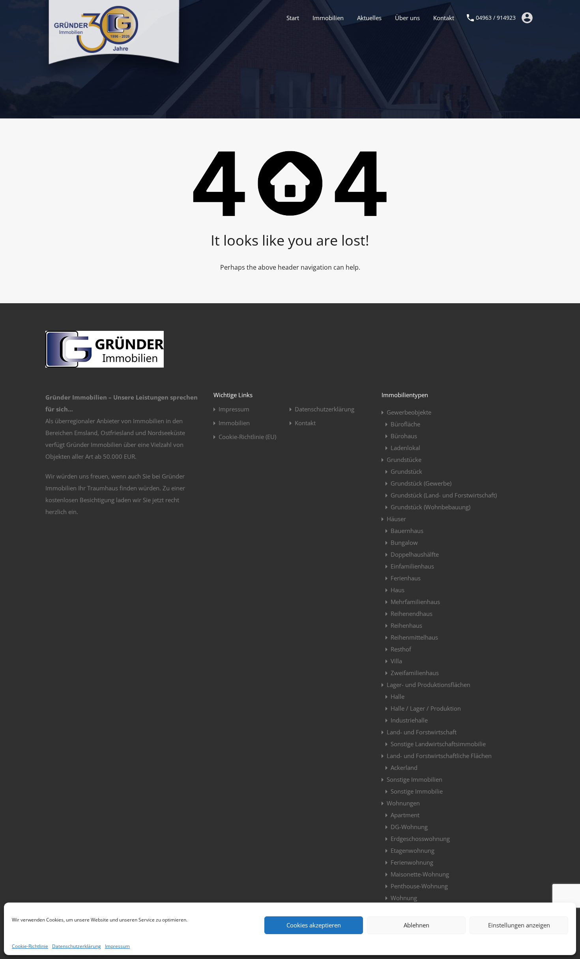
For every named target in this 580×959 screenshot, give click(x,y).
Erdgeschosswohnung (420, 839)
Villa (396, 661)
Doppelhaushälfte (415, 554)
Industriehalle (409, 720)
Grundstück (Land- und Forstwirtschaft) (444, 495)
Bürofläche (405, 424)
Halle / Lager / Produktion (426, 708)
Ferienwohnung (412, 862)
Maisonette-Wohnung (420, 874)
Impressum (117, 946)
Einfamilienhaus (412, 566)
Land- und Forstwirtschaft (422, 732)
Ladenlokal (405, 448)
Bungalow (404, 542)
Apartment (405, 815)
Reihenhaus (406, 625)
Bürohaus (404, 436)
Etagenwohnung (412, 850)
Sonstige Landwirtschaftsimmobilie (438, 744)
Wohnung (404, 898)
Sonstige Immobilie (417, 791)
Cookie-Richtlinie (30, 946)
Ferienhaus (406, 578)
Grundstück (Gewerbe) (421, 483)
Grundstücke (404, 460)
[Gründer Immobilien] (95, 49)
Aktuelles (369, 18)
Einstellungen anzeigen (519, 925)
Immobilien (328, 18)
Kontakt (443, 18)
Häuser (396, 519)
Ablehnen (416, 925)
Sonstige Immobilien (414, 779)
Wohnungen (403, 803)
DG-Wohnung (409, 827)
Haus (397, 590)
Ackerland (404, 767)
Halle (397, 696)
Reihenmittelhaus (414, 637)
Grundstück (406, 471)
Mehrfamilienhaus (415, 602)
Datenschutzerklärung (76, 946)
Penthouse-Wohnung (419, 886)
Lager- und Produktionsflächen (428, 685)
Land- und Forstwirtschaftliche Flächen (439, 756)
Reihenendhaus (411, 613)
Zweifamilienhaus (415, 673)
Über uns (407, 18)
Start (292, 18)
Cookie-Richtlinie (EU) (247, 437)
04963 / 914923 (496, 18)
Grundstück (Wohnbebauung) (430, 507)
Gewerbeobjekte (409, 412)
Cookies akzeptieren (313, 925)
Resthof (401, 649)
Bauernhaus (407, 531)
